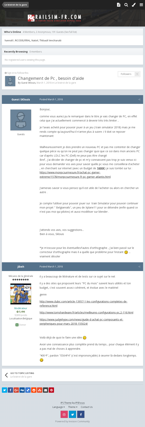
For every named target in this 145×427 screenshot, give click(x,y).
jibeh (21, 266)
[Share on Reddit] (33, 390)
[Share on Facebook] (10, 390)
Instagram (64, 414)
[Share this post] (139, 99)
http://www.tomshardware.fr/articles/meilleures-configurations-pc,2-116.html (86, 312)
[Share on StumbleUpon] (39, 390)
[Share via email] (45, 390)
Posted (51, 99)
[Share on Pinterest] (51, 390)
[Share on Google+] (16, 390)
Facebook (80, 414)
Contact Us (87, 407)
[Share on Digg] (22, 390)
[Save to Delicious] (28, 390)
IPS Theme (66, 402)
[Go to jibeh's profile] (20, 294)
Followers (126, 74)
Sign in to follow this (17, 72)
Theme (72, 407)
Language (57, 407)
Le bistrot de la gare (65, 82)
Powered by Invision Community (72, 421)
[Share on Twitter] (4, 390)
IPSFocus (80, 402)
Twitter (72, 414)
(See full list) (70, 32)
